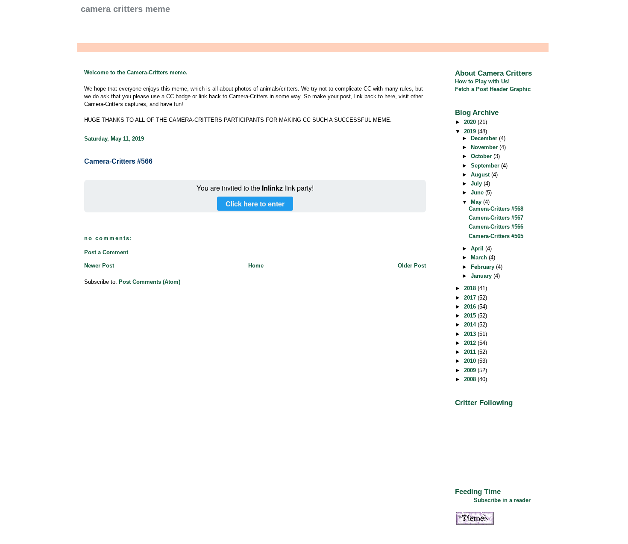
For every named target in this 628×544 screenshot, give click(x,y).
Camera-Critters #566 (118, 161)
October (482, 156)
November (485, 147)
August (481, 174)
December (485, 138)
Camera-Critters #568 (496, 209)
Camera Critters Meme (125, 9)
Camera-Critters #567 (496, 218)
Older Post (412, 265)
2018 (471, 288)
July (477, 183)
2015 (471, 315)
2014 (471, 324)
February (483, 267)
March (480, 257)
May (477, 202)
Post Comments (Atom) (149, 282)
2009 (471, 370)
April (478, 248)
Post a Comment (106, 252)
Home (256, 265)
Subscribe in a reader (502, 500)
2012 (471, 343)
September (486, 165)
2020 (471, 122)
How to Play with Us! (482, 81)
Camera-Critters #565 (496, 236)
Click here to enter (255, 204)
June (478, 192)
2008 (471, 379)
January (482, 276)
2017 (471, 297)
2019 (471, 131)
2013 (471, 334)
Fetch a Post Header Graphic (493, 89)
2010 (471, 361)
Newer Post (99, 265)
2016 (471, 306)
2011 (471, 352)
